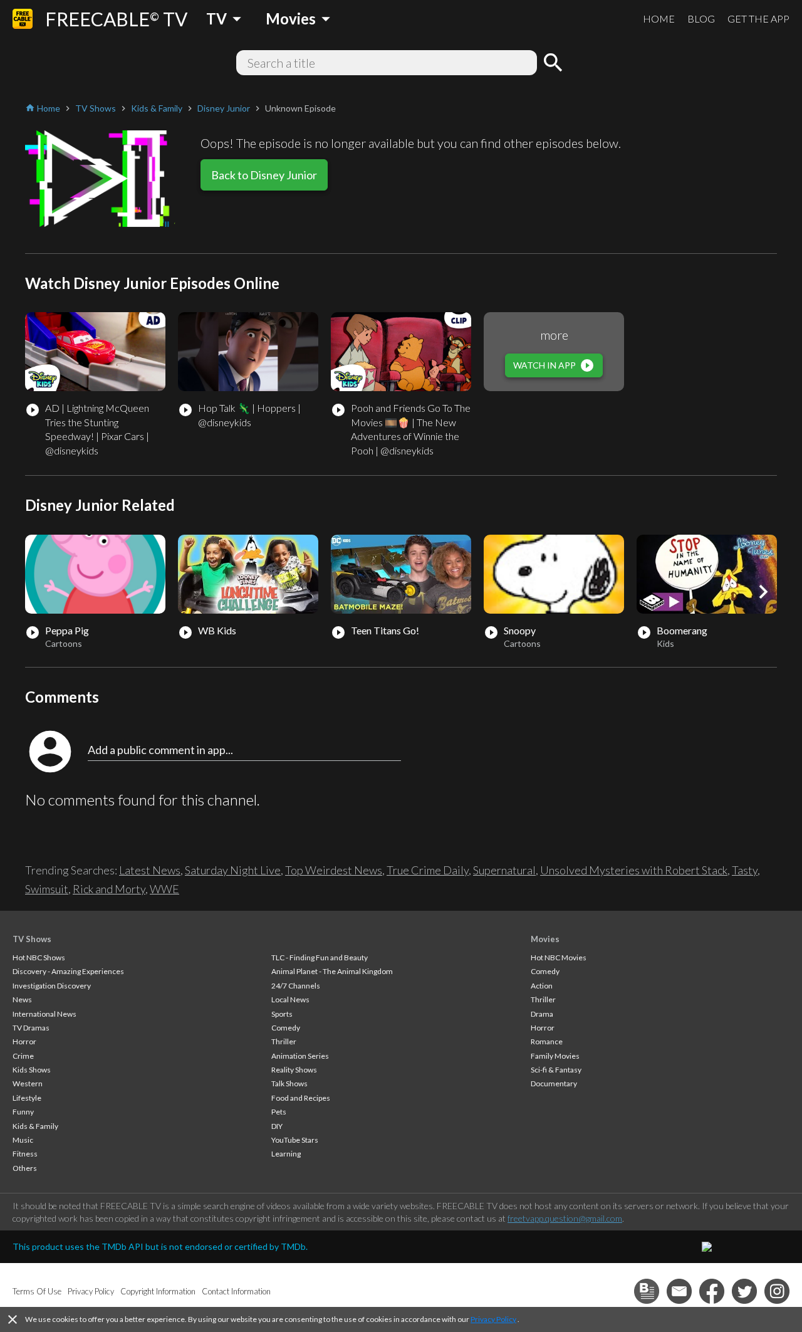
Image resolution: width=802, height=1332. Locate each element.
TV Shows (32, 939)
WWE (164, 889)
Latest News (149, 870)
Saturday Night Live (233, 870)
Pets (278, 1111)
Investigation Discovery (52, 985)
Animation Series (300, 1056)
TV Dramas (31, 1027)
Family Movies (555, 1056)
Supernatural (504, 870)
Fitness (25, 1153)
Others (25, 1168)
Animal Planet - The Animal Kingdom (332, 971)
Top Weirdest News (333, 870)
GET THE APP (758, 18)
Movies (545, 939)
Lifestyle (27, 1098)
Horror (24, 1041)
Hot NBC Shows (39, 957)
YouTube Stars (294, 1140)
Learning (286, 1153)
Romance (547, 1041)
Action (542, 985)
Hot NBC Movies (558, 957)
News (22, 999)
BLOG (701, 18)
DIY (277, 1126)
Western (28, 1083)
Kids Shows (32, 1069)
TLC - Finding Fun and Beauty (319, 957)
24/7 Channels (295, 985)
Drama (542, 1014)
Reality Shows (294, 1069)
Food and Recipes (300, 1098)
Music (23, 1140)
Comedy (285, 1027)
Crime (23, 1056)
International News (44, 1014)
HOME (659, 18)
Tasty (745, 870)
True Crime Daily (428, 870)
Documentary (554, 1083)
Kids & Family (35, 1126)
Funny (23, 1111)
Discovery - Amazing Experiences (68, 971)
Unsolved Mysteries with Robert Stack (633, 870)
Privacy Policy (493, 1319)
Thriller (283, 1041)
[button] (763, 592)
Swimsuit (46, 889)
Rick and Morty (109, 889)
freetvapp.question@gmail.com (565, 1218)
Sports (282, 1014)
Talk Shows (289, 1083)
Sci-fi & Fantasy (556, 1069)
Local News (290, 999)
